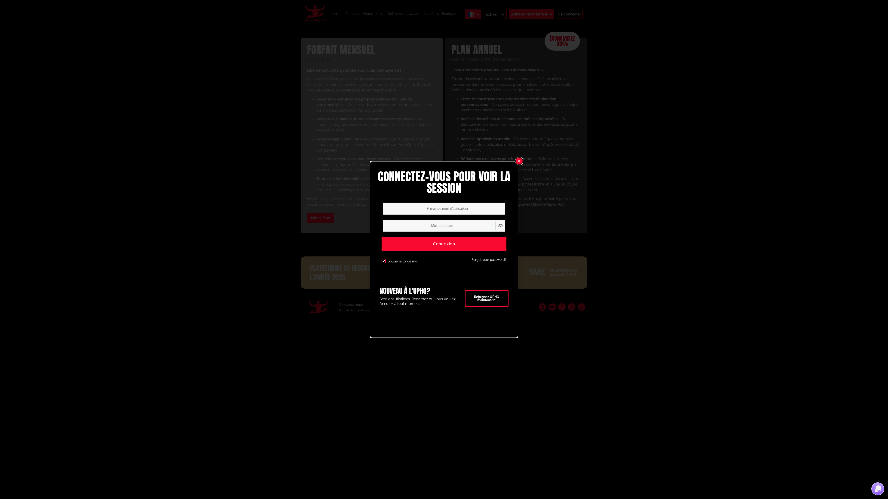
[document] (444, 249)
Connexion (444, 244)
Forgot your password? (489, 260)
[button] (519, 161)
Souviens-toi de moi (403, 261)
